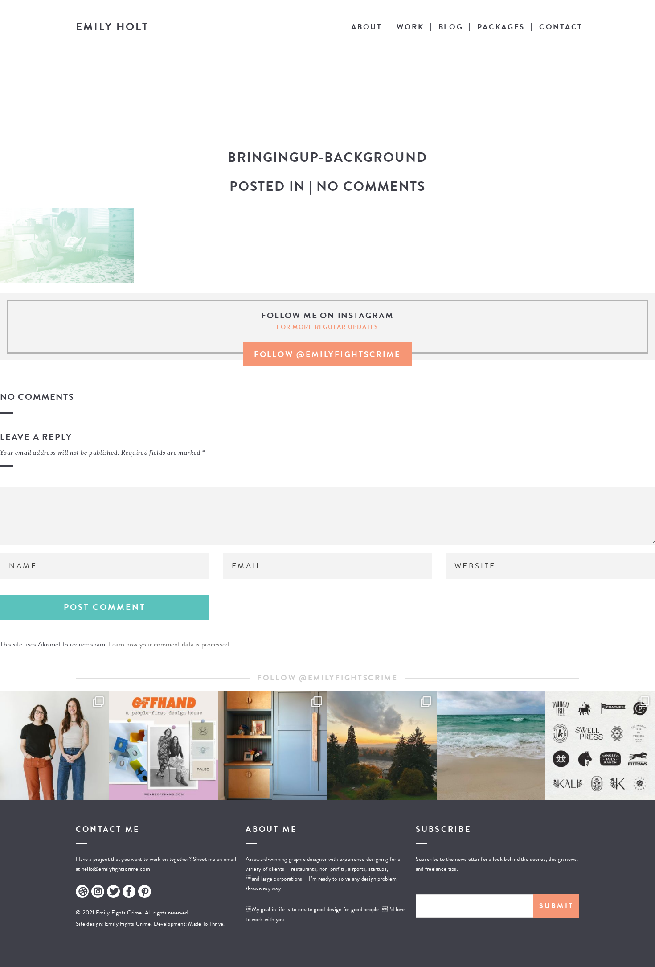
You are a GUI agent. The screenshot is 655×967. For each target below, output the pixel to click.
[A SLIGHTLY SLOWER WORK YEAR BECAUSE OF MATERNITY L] (600, 745)
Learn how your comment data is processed (169, 644)
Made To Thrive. (206, 923)
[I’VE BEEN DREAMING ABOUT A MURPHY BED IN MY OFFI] (273, 745)
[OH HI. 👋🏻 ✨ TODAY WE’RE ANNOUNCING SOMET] (163, 745)
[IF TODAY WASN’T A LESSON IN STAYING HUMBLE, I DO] (54, 745)
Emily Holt (112, 27)
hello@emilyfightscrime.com (116, 868)
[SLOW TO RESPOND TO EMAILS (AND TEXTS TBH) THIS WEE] (491, 745)
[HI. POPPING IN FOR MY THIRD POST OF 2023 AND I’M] (382, 745)
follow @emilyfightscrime (327, 354)
